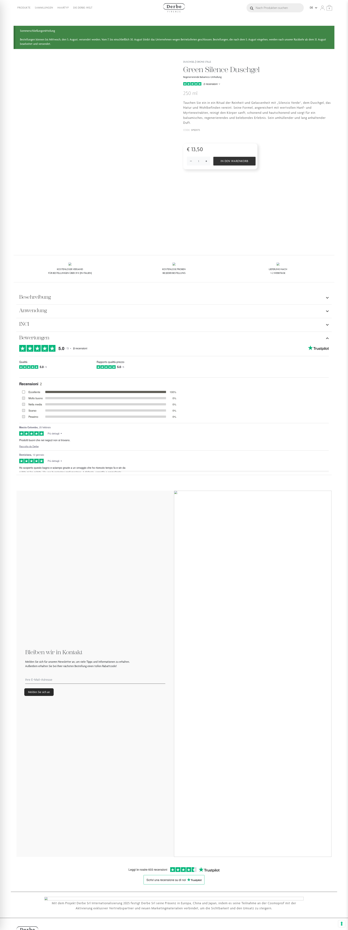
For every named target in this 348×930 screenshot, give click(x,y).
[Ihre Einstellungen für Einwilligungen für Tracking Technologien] (341, 923)
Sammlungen (44, 7)
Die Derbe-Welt (82, 7)
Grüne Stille (204, 61)
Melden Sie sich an (39, 692)
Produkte (23, 7)
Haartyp (63, 7)
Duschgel (189, 61)
